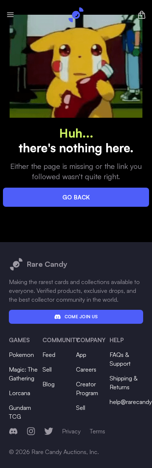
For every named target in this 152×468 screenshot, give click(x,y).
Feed (48, 354)
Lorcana (19, 393)
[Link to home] (76, 15)
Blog (48, 384)
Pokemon (21, 354)
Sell (47, 369)
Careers (86, 369)
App (81, 354)
